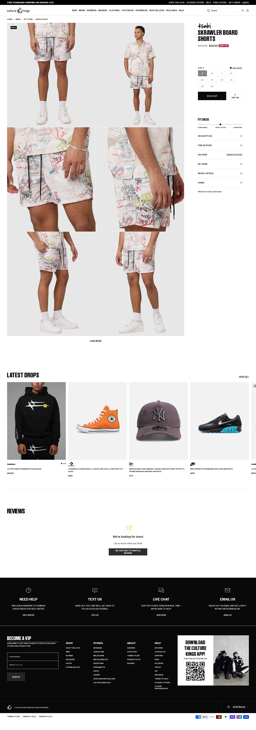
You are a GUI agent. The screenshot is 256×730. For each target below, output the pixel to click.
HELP (208, 2)
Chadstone (98, 651)
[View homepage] (18, 10)
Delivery (220, 154)
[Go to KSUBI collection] (205, 26)
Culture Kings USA (102, 682)
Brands (102, 10)
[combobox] (221, 10)
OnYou (158, 667)
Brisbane (97, 648)
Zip (156, 671)
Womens (91, 10)
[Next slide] (249, 420)
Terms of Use (133, 655)
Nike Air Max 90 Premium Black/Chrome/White (211, 469)
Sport (69, 663)
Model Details (206, 173)
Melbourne (98, 655)
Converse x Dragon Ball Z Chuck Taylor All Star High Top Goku (95, 470)
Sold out (212, 96)
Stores (98, 643)
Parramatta (99, 667)
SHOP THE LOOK (177, 2)
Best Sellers (156, 10)
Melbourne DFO (100, 659)
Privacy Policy (133, 659)
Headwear (142, 10)
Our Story (132, 651)
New (74, 10)
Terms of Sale (161, 678)
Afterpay (159, 663)
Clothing (114, 10)
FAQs (157, 659)
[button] (247, 10)
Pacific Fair (98, 663)
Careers (131, 648)
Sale (181, 10)
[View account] (242, 10)
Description (205, 136)
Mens (82, 10)
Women (69, 655)
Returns (159, 648)
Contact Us (160, 651)
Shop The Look (73, 648)
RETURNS (202, 164)
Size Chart (237, 68)
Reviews (131, 663)
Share (201, 182)
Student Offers (162, 682)
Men (68, 651)
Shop (69, 643)
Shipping (159, 655)
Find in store (205, 145)
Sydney (96, 675)
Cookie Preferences (161, 687)
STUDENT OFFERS (195, 2)
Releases (171, 10)
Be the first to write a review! (128, 551)
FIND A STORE (220, 2)
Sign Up (16, 676)
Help (158, 643)
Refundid (159, 675)
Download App (73, 667)
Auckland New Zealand (104, 678)
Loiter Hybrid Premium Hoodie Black (24, 469)
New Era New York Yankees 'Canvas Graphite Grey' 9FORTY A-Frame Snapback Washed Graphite (157, 470)
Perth (96, 671)
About (131, 643)
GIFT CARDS (234, 2)
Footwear (127, 10)
